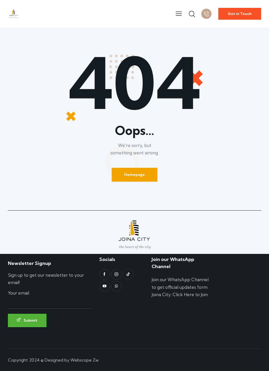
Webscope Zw (84, 360)
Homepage (134, 174)
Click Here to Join (190, 294)
